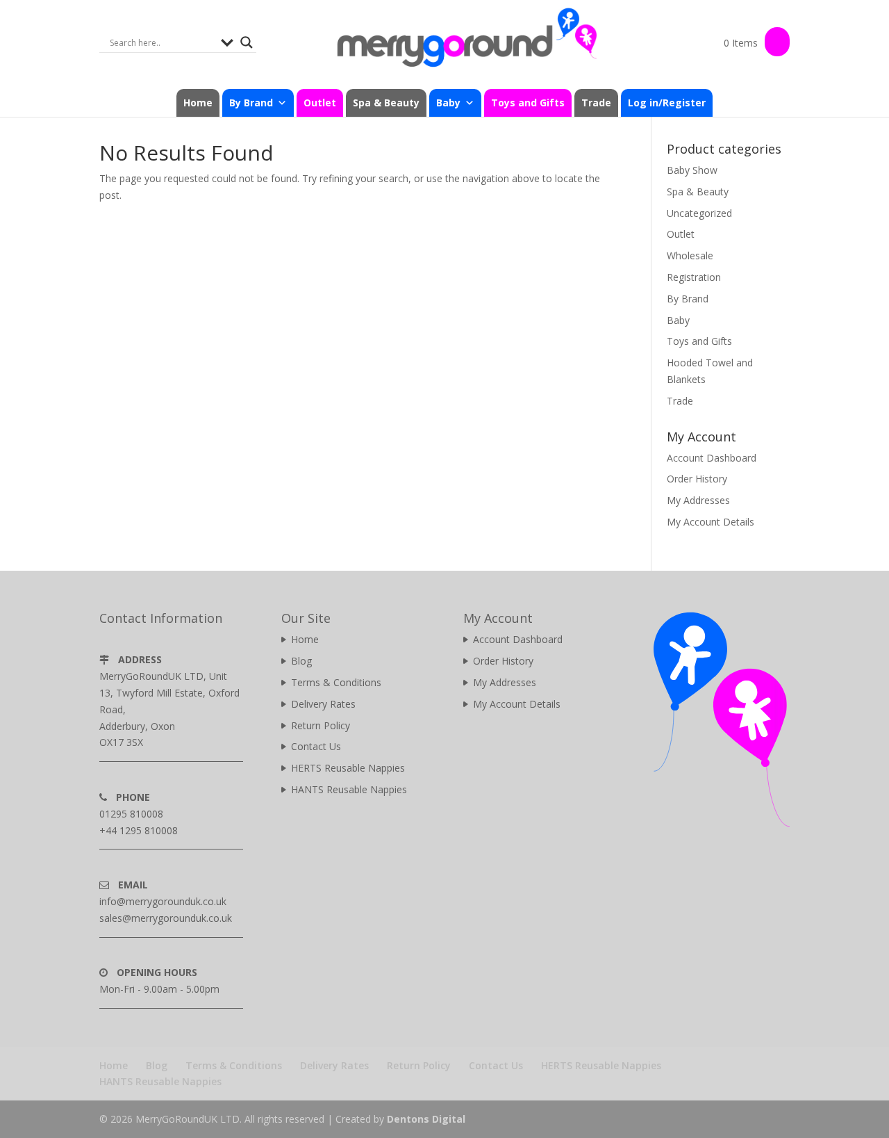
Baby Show (692, 170)
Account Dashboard (711, 457)
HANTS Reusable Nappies (349, 789)
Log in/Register (667, 102)
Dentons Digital (426, 1118)
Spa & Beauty (386, 102)
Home (198, 102)
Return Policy (320, 725)
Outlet (320, 102)
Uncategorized (699, 213)
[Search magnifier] (246, 42)
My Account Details (710, 521)
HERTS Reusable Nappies (348, 767)
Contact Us (316, 746)
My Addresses (698, 500)
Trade (596, 102)
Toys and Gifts (528, 102)
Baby (678, 320)
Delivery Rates (323, 703)
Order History (697, 478)
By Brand (687, 298)
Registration (694, 277)
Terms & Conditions (336, 682)
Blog (301, 660)
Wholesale (690, 255)
